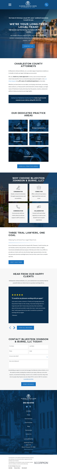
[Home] (28, 4)
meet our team (16, 262)
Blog (28, 426)
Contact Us (28, 46)
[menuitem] (10, 468)
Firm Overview (28, 418)
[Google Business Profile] (27, 406)
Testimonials (28, 430)
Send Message (28, 384)
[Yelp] (30, 406)
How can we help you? (14, 361)
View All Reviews (25, 327)
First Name (11, 346)
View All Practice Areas (28, 166)
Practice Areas (28, 422)
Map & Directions (28, 449)
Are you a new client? (14, 356)
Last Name (32, 346)
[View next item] (14, 327)
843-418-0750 (28, 403)
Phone (10, 351)
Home (28, 415)
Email (31, 351)
